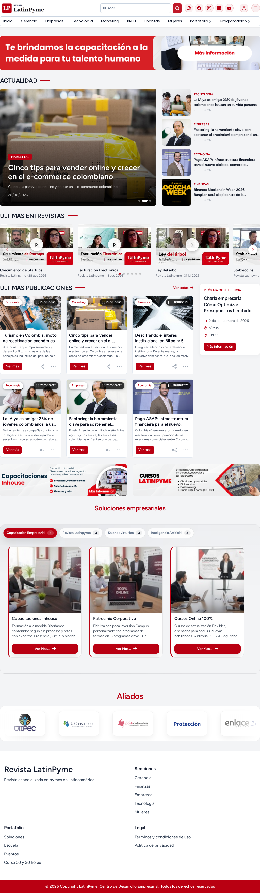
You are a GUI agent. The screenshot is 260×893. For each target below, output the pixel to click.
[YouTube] (229, 8)
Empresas (143, 794)
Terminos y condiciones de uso (163, 837)
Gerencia (143, 777)
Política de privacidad (154, 845)
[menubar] (127, 21)
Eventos (11, 854)
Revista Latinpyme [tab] (79, 533)
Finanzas (142, 786)
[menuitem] (8, 21)
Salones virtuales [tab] (124, 533)
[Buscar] (177, 8)
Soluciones (14, 837)
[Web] (189, 8)
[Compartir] (42, 366)
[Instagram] (209, 8)
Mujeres (142, 812)
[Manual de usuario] (244, 8)
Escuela (11, 845)
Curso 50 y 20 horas (22, 862)
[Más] (53, 366)
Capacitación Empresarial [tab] (29, 533)
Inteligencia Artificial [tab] (169, 533)
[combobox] (135, 8)
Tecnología (144, 803)
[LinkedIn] (219, 8)
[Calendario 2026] (255, 8)
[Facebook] (199, 8)
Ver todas (181, 288)
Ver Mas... (42, 649)
